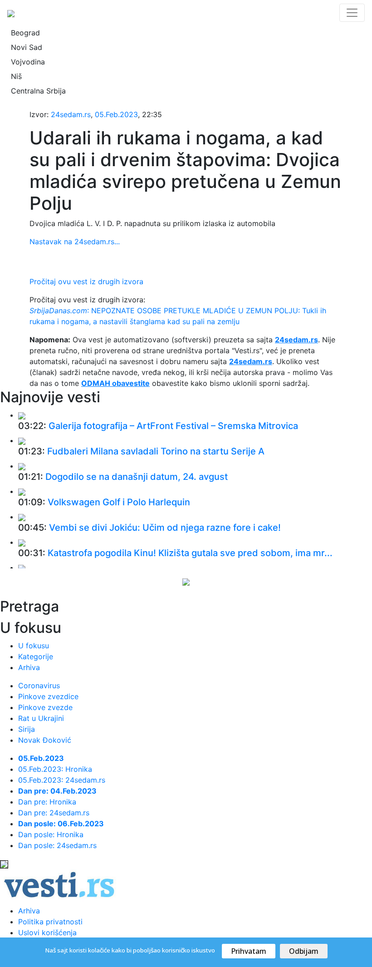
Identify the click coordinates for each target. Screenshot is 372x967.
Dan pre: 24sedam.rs (53, 812)
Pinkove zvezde (45, 707)
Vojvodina (28, 61)
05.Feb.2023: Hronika (55, 769)
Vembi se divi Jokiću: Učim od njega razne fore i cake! (165, 527)
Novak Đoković (44, 740)
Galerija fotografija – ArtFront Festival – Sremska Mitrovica (173, 425)
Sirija (26, 729)
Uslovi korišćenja (47, 932)
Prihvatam (248, 951)
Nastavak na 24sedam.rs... (74, 241)
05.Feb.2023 (116, 114)
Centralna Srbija (38, 90)
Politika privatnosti (50, 921)
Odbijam (303, 951)
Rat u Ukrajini (41, 718)
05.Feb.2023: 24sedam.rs (61, 779)
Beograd (25, 32)
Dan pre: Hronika (47, 801)
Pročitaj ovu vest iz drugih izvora (86, 281)
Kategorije (35, 656)
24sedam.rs (71, 114)
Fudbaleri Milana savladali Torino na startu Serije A (155, 451)
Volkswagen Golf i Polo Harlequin (119, 502)
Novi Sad (26, 47)
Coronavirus (39, 685)
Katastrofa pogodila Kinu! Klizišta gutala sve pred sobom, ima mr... (190, 553)
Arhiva (29, 667)
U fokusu (33, 645)
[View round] (21, 414)
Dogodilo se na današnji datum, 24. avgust (136, 476)
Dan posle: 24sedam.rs (57, 845)
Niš (16, 76)
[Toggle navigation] (352, 13)
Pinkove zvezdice (48, 696)
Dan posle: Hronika (50, 834)
